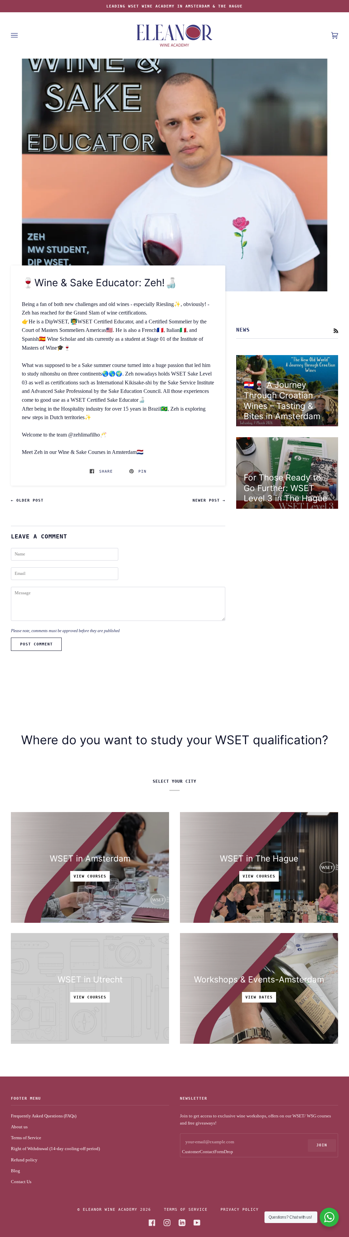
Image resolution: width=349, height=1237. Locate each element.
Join (321, 1145)
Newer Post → (209, 500)
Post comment (36, 644)
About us (19, 1126)
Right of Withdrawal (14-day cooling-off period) (55, 1148)
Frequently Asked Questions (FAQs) (43, 1115)
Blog (15, 1170)
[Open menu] (21, 35)
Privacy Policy (240, 1209)
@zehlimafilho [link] (84, 435)
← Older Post (27, 500)
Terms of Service (26, 1137)
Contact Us (21, 1181)
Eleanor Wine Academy (110, 1209)
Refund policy (24, 1159)
